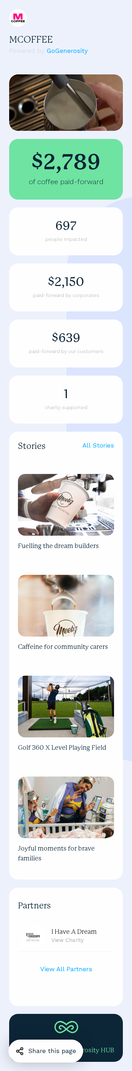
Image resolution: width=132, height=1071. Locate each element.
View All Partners (66, 969)
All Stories (98, 445)
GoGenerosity (67, 50)
